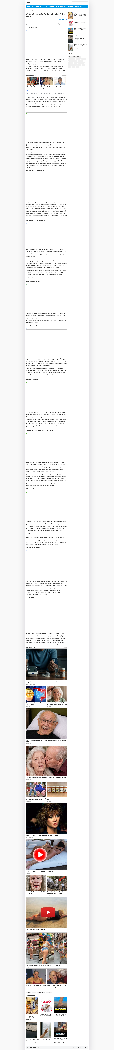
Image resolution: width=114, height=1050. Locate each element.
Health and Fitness (61, 6)
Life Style (31, 10)
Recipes (77, 6)
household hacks (41, 992)
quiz (83, 64)
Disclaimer (85, 1047)
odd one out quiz (72, 64)
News (33, 6)
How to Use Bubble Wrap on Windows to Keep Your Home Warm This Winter (46, 1041)
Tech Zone (33, 19)
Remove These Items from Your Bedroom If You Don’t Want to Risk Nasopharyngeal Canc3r (60, 1040)
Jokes (45, 6)
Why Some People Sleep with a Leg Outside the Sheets (46, 1015)
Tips (73, 66)
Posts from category (74, 10)
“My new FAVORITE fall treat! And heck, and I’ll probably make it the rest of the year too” (32, 1017)
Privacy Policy (78, 1047)
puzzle (79, 64)
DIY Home (28, 992)
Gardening (70, 6)
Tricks (77, 66)
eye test (83, 58)
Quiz (81, 6)
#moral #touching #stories (74, 56)
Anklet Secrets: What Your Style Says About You (60, 1014)
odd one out (81, 62)
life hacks (49, 992)
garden (33, 992)
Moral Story (39, 6)
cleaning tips (71, 58)
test (70, 66)
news (76, 62)
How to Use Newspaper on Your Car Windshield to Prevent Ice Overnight (32, 1041)
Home (28, 6)
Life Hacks (51, 6)
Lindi (28, 2)
